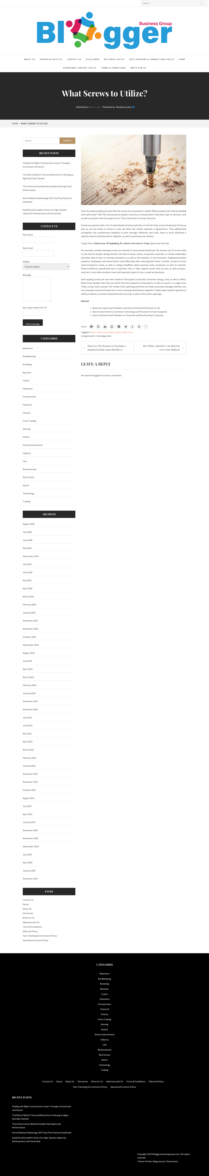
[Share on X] (98, 326)
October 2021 (29, 790)
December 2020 (30, 830)
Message (27, 274)
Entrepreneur (29, 396)
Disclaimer (92, 59)
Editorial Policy (114, 59)
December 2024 (30, 620)
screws (118, 332)
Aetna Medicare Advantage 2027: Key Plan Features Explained (47, 200)
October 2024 (29, 636)
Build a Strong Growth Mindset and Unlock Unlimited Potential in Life (126, 308)
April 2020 (27, 862)
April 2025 (27, 588)
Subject (26, 261)
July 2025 (27, 564)
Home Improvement (33, 445)
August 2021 (29, 798)
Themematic (171, 1161)
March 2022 (28, 749)
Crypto (26, 380)
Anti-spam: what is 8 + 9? (35, 307)
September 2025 (31, 556)
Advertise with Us (51, 59)
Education (28, 388)
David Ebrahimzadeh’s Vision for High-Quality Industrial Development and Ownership (45, 211)
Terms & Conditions (113, 68)
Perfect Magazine (154, 1161)
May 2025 (27, 580)
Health (26, 436)
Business (110, 332)
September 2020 (31, 846)
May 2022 (27, 733)
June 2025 (27, 572)
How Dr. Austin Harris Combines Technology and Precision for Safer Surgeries (129, 311)
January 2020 (29, 870)
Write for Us (138, 68)
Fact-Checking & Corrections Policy (151, 59)
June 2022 (27, 725)
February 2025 (29, 604)
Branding (27, 364)
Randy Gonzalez (124, 107)
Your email (28, 248)
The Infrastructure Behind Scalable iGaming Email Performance (47, 188)
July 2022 (27, 717)
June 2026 (27, 540)
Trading (26, 501)
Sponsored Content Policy (79, 68)
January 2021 (29, 822)
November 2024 (30, 628)
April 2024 (27, 669)
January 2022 (29, 765)
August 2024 (29, 653)
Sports (26, 485)
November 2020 (30, 838)
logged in (97, 375)
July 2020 (27, 854)
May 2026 (27, 548)
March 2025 (28, 596)
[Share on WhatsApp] (112, 326)
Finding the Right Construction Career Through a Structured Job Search (47, 165)
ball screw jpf (98, 332)
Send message (33, 323)
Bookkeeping (29, 356)
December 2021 (30, 773)
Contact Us (74, 59)
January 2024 (29, 693)
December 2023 (30, 701)
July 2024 (27, 661)
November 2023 (30, 709)
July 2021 (27, 806)
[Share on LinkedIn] (105, 326)
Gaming (26, 428)
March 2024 (28, 677)
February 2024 (29, 685)
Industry (27, 453)
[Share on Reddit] (125, 326)
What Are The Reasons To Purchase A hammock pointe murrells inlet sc (107, 347)
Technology (28, 493)
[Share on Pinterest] (118, 326)
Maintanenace (30, 469)
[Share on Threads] (139, 326)
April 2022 (27, 741)
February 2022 (29, 757)
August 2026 (29, 523)
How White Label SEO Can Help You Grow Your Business (161, 347)
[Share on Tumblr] (132, 326)
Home (182, 59)
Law (25, 461)
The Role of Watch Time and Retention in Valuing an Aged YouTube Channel (48, 176)
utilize (130, 332)
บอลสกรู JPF (116, 243)
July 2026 (27, 532)
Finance (26, 412)
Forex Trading (29, 420)
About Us (29, 59)
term (124, 332)
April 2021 (27, 814)
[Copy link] (146, 326)
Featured (27, 404)
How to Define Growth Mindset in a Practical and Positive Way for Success (128, 315)
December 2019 (30, 878)
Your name (28, 234)
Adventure (28, 348)
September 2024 (31, 644)
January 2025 (29, 612)
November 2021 (30, 781)
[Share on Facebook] (91, 326)
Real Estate (28, 477)
